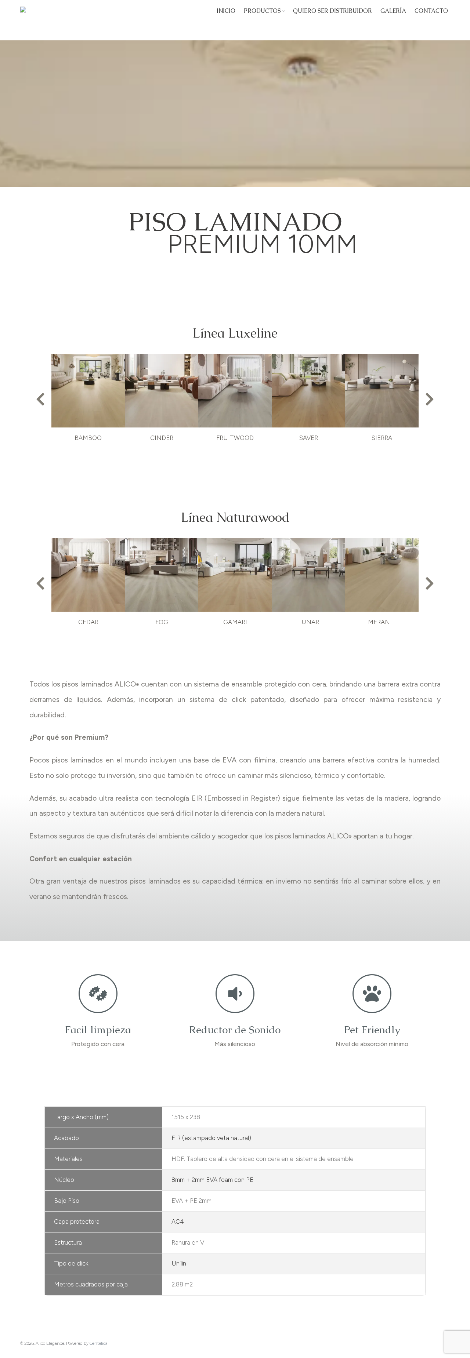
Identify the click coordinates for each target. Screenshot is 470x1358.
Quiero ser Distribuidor (332, 11)
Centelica (99, 1343)
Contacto (431, 11)
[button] (40, 399)
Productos (262, 11)
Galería (393, 11)
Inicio (226, 11)
